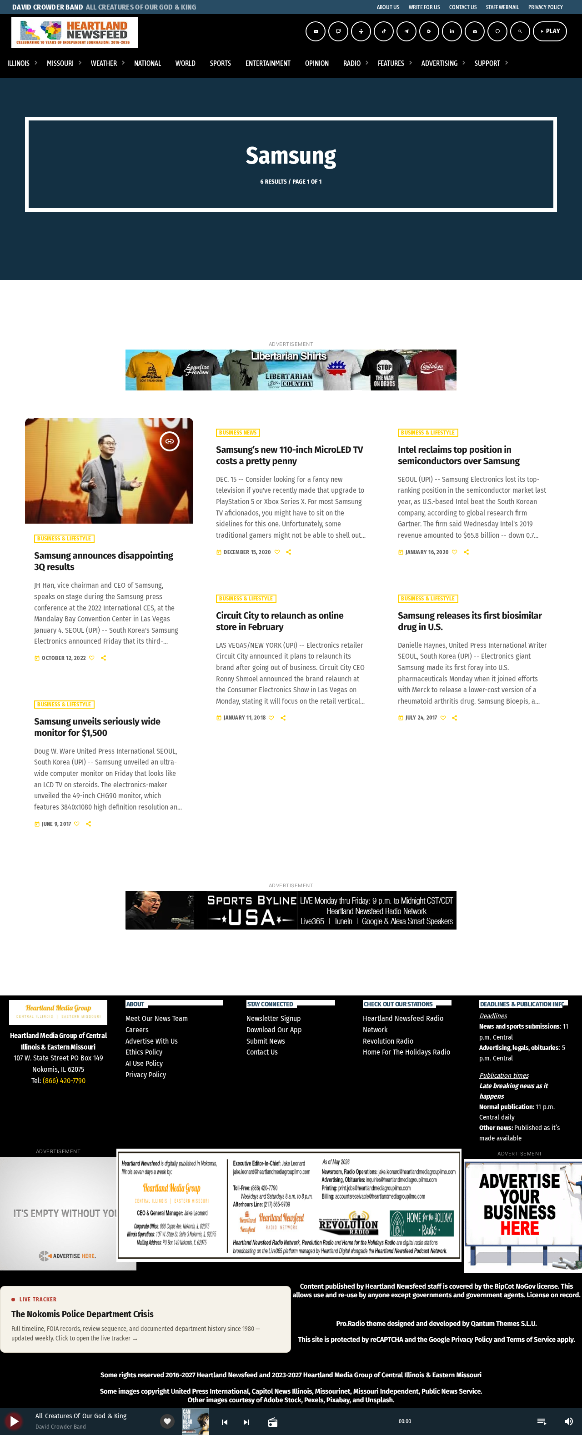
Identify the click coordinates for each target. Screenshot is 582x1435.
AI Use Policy (144, 1063)
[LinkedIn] (452, 31)
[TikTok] (384, 31)
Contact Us (262, 1052)
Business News (237, 433)
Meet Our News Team (156, 1018)
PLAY (550, 31)
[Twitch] (338, 31)
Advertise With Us (151, 1041)
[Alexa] (497, 31)
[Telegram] (406, 31)
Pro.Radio (350, 1324)
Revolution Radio (388, 1041)
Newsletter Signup (273, 1018)
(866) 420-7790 (64, 1080)
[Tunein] (361, 31)
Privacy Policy (145, 1074)
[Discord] (475, 31)
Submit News (265, 1041)
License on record (553, 1295)
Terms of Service (531, 1339)
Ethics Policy (143, 1052)
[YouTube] (316, 31)
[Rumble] (429, 31)
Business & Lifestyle (64, 538)
